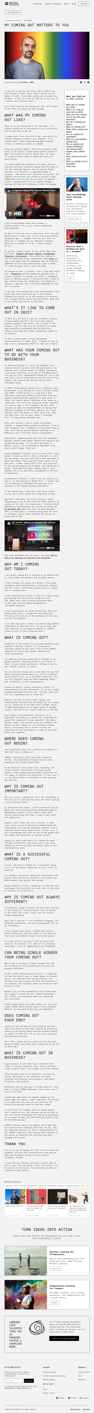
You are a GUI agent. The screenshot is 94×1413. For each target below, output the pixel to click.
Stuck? (84, 4)
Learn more (56, 1269)
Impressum (86, 1409)
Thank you (70, 166)
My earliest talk (13, 509)
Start (70, 278)
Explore (54, 1303)
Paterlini (16, 274)
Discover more (73, 219)
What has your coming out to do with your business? (76, 116)
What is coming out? (75, 127)
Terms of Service (22, 1388)
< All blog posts (13, 12)
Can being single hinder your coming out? (75, 151)
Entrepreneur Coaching (13, 20)
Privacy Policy (9, 1388)
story (51, 259)
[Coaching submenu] (41, 3)
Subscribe (29, 1381)
